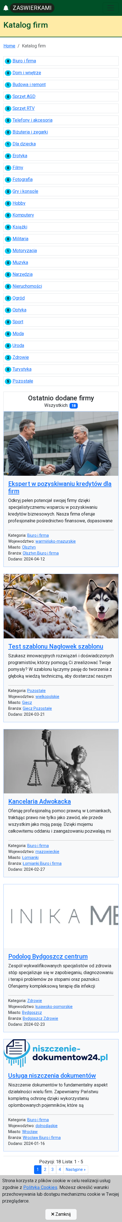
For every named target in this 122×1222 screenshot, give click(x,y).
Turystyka (21, 369)
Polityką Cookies (40, 1187)
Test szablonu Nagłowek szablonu (55, 646)
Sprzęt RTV (23, 108)
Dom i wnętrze (26, 72)
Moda (18, 333)
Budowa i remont (29, 84)
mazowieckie (47, 851)
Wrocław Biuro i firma (42, 1137)
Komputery (23, 215)
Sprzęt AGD (23, 96)
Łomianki (30, 857)
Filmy (17, 167)
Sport (17, 321)
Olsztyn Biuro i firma (41, 553)
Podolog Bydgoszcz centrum (48, 956)
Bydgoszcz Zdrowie (40, 1018)
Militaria (20, 238)
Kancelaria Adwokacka (39, 801)
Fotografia (22, 179)
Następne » (76, 1169)
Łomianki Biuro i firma (42, 863)
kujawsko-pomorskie (54, 1006)
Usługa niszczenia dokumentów (52, 1075)
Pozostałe (22, 381)
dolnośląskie (46, 1125)
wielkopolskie (47, 696)
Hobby (19, 203)
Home (9, 46)
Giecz (27, 702)
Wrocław (30, 1131)
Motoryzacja (24, 250)
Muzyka (20, 262)
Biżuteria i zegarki (30, 132)
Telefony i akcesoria (32, 120)
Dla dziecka (24, 144)
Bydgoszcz (32, 1012)
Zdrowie (20, 357)
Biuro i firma (24, 61)
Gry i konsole (25, 191)
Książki (19, 227)
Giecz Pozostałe (37, 708)
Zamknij (62, 1214)
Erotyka (19, 155)
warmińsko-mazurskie (55, 541)
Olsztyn (29, 547)
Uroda (18, 345)
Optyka (19, 310)
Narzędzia (22, 274)
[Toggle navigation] (111, 8)
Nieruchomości (27, 286)
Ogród (18, 298)
